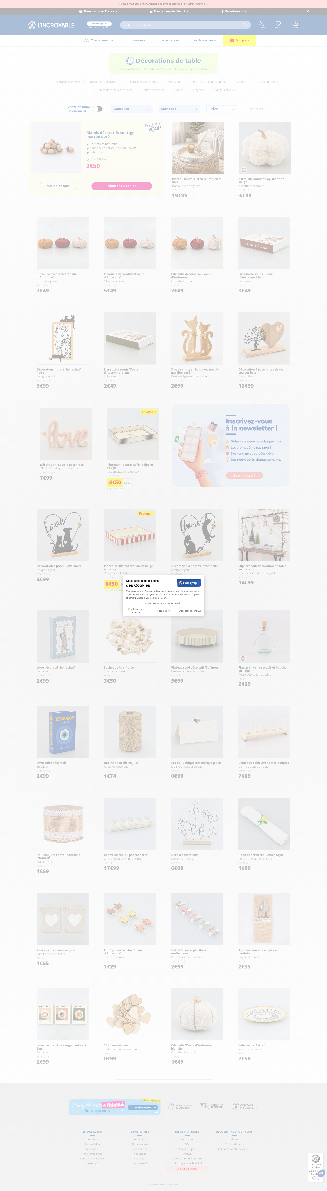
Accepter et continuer (190, 610)
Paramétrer (163, 610)
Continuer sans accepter (136, 611)
